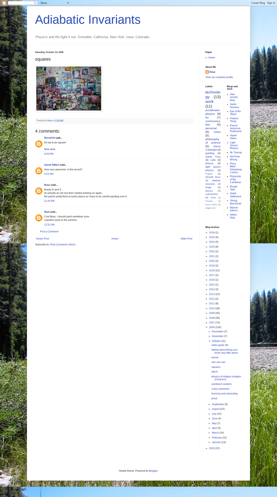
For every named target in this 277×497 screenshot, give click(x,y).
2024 (212, 241)
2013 (212, 294)
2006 (212, 327)
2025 (212, 237)
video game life (220, 345)
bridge (208, 187)
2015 (212, 284)
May (214, 423)
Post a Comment (49, 231)
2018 (212, 270)
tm (207, 117)
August (216, 409)
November (218, 336)
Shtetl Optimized (235, 195)
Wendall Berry (213, 177)
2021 (212, 256)
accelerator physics (212, 111)
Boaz (47, 185)
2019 (212, 265)
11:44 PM (49, 201)
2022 (212, 251)
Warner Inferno (234, 209)
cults (213, 160)
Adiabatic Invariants (88, 19)
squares (216, 367)
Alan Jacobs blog (234, 97)
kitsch (215, 371)
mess (217, 131)
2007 (212, 322)
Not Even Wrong (235, 158)
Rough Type (233, 188)
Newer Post (42, 238)
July (214, 413)
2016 (212, 279)
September (218, 404)
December (218, 331)
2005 (212, 448)
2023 (212, 246)
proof (214, 398)
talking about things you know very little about (225, 351)
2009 (212, 313)
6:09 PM (48, 153)
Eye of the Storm (235, 113)
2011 (212, 303)
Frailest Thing (234, 120)
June (215, 418)
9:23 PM (48, 174)
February (217, 437)
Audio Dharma (234, 105)
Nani (46, 211)
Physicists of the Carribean (235, 179)
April (215, 428)
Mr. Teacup (236, 152)
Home (115, 238)
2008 (212, 318)
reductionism (211, 194)
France (209, 174)
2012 (212, 298)
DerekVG (49, 137)
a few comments (220, 389)
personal (211, 128)
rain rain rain (218, 362)
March (215, 432)
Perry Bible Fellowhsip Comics (236, 168)
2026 (212, 232)
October (216, 341)
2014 (212, 289)
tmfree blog (233, 216)
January (216, 442)
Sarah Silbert (51, 164)
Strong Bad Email (235, 202)
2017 (212, 275)
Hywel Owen (233, 137)
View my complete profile (219, 77)
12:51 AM (49, 224)
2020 (212, 261)
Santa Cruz (213, 156)
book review (211, 204)
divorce (209, 163)
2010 (212, 308)
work (209, 101)
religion (208, 208)
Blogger (153, 470)
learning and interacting (225, 393)
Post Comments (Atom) (62, 244)
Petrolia (209, 201)
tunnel (215, 357)
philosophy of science (213, 140)
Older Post (186, 238)
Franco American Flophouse (236, 128)
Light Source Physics (234, 145)
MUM (213, 197)
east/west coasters (222, 384)
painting (209, 153)
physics (209, 191)
